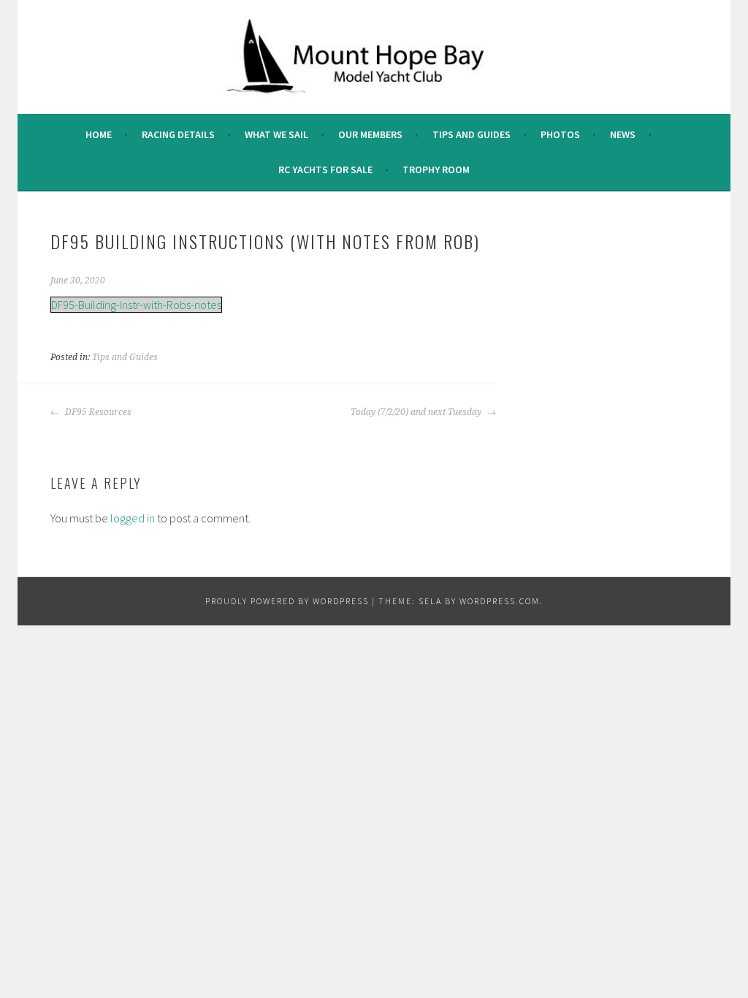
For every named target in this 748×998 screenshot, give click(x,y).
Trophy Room (436, 169)
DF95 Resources (97, 412)
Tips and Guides (471, 134)
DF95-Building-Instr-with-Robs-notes (136, 304)
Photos (560, 134)
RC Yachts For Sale (325, 169)
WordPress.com (499, 600)
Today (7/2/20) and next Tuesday (417, 412)
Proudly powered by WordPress (287, 600)
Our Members (370, 134)
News (623, 134)
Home (98, 134)
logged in (132, 518)
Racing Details (178, 134)
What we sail (276, 134)
